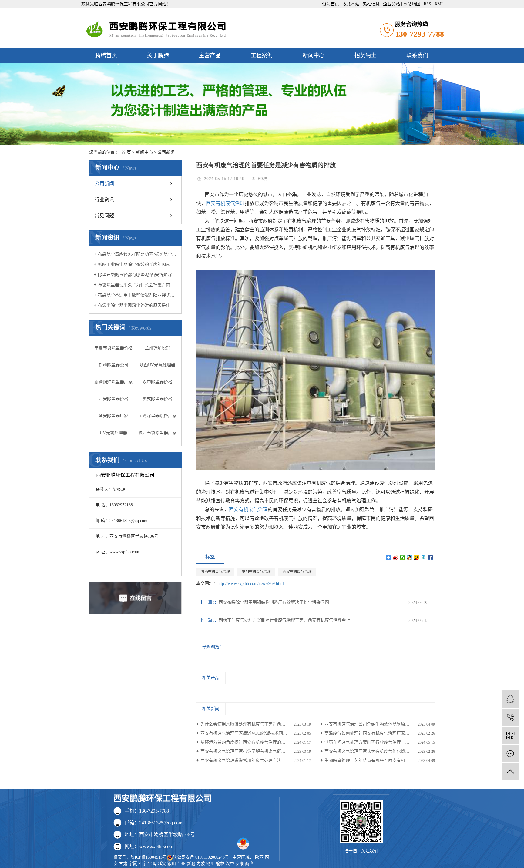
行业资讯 (104, 199)
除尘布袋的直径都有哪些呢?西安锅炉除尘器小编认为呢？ (137, 275)
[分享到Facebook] (430, 557)
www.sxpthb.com (156, 846)
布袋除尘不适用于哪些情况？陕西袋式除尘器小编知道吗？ (137, 295)
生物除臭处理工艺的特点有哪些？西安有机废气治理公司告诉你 (379, 760)
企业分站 (391, 4)
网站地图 (411, 4)
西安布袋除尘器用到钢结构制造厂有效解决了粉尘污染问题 (274, 602)
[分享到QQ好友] (409, 557)
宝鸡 (152, 863)
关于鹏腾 (158, 55)
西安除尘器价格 (113, 399)
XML (439, 4)
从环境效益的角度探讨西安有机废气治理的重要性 (247, 742)
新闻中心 (313, 55)
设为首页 (330, 4)
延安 (162, 863)
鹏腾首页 (106, 55)
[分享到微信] (402, 557)
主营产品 (210, 55)
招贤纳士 (365, 55)
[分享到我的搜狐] (416, 557)
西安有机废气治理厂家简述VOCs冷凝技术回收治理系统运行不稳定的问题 (255, 733)
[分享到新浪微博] (395, 557)
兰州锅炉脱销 (157, 348)
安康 (239, 863)
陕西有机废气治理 (215, 572)
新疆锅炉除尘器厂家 (113, 382)
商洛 (249, 863)
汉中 (230, 863)
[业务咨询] (510, 699)
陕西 (259, 857)
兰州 (181, 863)
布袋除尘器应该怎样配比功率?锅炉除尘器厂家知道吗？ (137, 254)
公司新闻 (166, 152)
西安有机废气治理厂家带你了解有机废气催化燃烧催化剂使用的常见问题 (255, 751)
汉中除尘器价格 (157, 382)
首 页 (126, 152)
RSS (427, 4)
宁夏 (133, 863)
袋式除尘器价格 (157, 399)
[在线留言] (510, 753)
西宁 (142, 863)
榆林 (220, 863)
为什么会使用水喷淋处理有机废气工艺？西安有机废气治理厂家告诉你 (255, 724)
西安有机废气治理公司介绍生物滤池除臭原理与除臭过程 (377, 724)
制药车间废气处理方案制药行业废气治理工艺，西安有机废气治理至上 (284, 620)
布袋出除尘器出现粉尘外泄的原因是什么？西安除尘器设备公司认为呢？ (137, 305)
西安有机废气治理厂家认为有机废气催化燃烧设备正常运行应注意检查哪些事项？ (379, 751)
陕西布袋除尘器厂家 (157, 433)
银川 (171, 863)
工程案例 (262, 55)
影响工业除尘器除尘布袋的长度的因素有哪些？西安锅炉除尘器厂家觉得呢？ (137, 264)
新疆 (191, 863)
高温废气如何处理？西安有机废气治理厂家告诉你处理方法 (379, 733)
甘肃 (123, 863)
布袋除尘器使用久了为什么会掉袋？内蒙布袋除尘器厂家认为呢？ (137, 285)
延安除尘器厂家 (113, 416)
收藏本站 (350, 4)
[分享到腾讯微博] (423, 557)
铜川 (210, 863)
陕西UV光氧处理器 (157, 365)
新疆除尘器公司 (113, 365)
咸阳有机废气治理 (256, 572)
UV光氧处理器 (113, 433)
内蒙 (200, 863)
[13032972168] (510, 717)
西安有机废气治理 (225, 203)
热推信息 (371, 4)
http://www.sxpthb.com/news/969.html (250, 583)
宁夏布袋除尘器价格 (113, 348)
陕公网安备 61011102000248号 (201, 857)
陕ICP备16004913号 (148, 857)
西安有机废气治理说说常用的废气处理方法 (240, 760)
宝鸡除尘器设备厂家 (157, 416)
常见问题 (104, 215)
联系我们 (417, 55)
